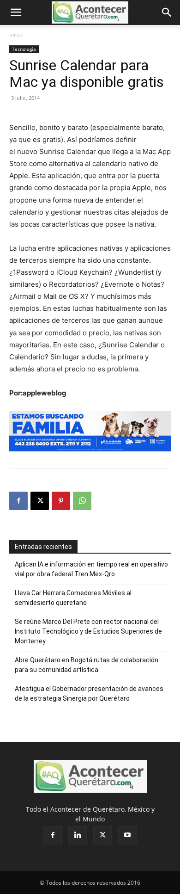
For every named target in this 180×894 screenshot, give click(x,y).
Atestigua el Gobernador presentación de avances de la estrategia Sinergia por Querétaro (89, 693)
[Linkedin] (77, 835)
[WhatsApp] (82, 501)
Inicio (16, 34)
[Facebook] (18, 501)
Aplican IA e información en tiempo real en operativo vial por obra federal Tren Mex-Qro (91, 569)
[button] (15, 12)
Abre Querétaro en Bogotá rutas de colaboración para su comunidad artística (86, 664)
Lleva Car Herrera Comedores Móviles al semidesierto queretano (73, 597)
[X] (39, 501)
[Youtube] (127, 835)
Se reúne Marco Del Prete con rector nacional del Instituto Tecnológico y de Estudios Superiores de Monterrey (88, 631)
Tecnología (24, 49)
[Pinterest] (61, 501)
